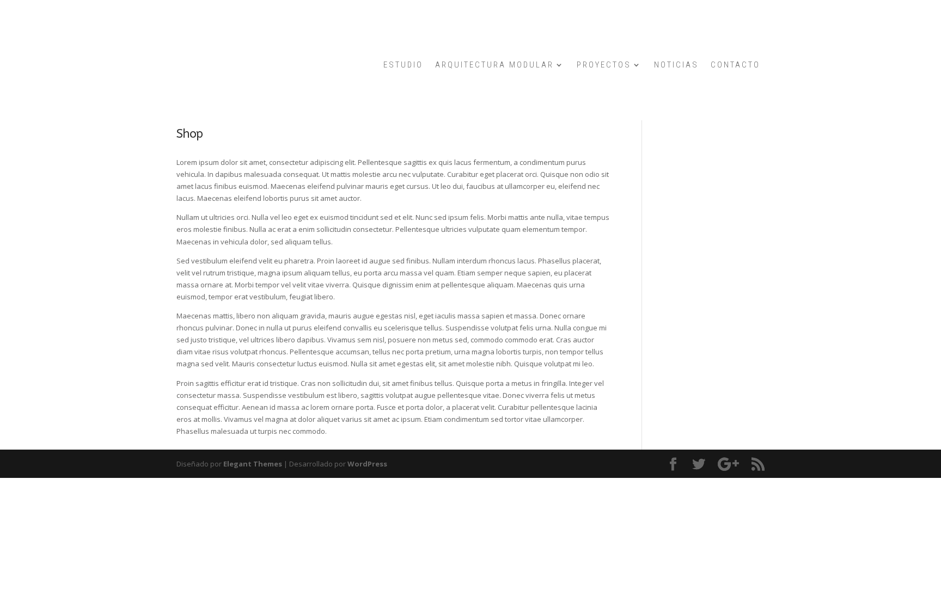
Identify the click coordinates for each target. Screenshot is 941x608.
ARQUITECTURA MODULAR (494, 65)
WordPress (367, 464)
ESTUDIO (403, 65)
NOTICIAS (676, 65)
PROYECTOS (604, 65)
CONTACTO (735, 65)
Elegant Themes (252, 464)
